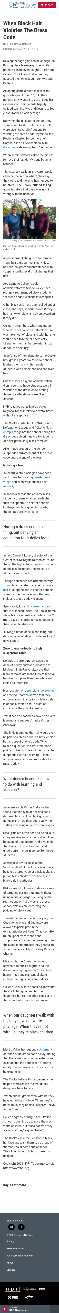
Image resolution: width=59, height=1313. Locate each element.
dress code (10, 147)
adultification (12, 867)
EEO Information (15, 1248)
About (10, 1263)
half (5, 589)
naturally (8, 486)
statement (45, 1049)
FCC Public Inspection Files (20, 1255)
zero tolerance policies (40, 690)
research (35, 606)
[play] (5, 1309)
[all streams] (54, 1309)
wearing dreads (32, 477)
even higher (31, 511)
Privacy (10, 1241)
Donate (48, 4)
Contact (11, 1270)
